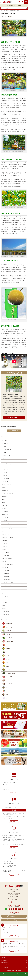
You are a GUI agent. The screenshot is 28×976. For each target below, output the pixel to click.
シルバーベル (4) (7, 552)
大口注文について (5, 962)
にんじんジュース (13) (6, 484)
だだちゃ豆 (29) (5, 466)
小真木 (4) (6, 469)
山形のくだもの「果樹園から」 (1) (9, 528)
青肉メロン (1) (7, 614)
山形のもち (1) (5, 531)
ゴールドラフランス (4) (8, 493)
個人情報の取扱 (4, 967)
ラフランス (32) (5, 490)
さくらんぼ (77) (5, 446)
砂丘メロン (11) (5, 608)
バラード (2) (6, 555)
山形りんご (8, 659)
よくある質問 (4, 960)
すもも (7, 644)
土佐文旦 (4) (4, 505)
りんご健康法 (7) (7, 579)
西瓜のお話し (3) (7, 511)
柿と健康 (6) (6, 602)
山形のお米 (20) (5, 514)
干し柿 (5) (6, 596)
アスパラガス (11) (5, 487)
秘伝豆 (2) (6, 481)
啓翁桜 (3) (4, 502)
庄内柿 (7, 662)
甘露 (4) (5, 475)
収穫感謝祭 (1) (5, 496)
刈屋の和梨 (8, 648)
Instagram (15, 902)
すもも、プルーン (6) (6, 463)
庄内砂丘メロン (9, 630)
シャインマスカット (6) (8, 564)
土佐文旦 (7, 666)
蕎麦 (6, 687)
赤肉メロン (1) (7, 611)
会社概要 (3, 957)
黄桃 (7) (5, 546)
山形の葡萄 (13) (5, 561)
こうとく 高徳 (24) (7, 570)
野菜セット (8, 669)
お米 (6, 680)
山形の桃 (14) (5, 540)
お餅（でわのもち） (10, 683)
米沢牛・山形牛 (9, 676)
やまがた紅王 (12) (7, 449)
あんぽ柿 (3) (4, 440)
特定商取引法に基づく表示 (6, 965)
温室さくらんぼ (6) (7, 455)
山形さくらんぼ (9, 627)
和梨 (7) (3, 499)
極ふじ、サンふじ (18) (8, 590)
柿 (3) (5, 599)
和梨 (10, 16)
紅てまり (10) (6, 458)
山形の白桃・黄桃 (9, 641)
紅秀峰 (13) (6, 461)
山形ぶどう (8, 651)
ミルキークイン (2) (7, 525)
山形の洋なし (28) (5, 549)
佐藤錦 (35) (6, 452)
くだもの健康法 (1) (6, 443)
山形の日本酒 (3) (5, 534)
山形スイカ (8, 634)
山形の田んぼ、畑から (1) (7, 558)
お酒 (6, 690)
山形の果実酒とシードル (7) (7, 537)
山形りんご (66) (5, 567)
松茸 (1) (3, 605)
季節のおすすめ (9, 623)
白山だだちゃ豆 (9, 637)
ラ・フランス (8, 655)
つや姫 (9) (6, 517)
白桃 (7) (5, 543)
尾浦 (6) (5, 472)
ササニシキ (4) (7, 523)
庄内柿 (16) (4, 593)
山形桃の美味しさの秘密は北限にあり (8, 426)
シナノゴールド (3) (7, 585)
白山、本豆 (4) (7, 478)
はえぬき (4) (6, 520)
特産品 (7, 694)
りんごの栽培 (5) (7, 576)
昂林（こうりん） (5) (8, 588)
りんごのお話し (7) (7, 573)
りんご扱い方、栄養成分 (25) (9, 582)
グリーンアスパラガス (10, 673)
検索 (26, 8)
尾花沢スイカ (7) (5, 508)
